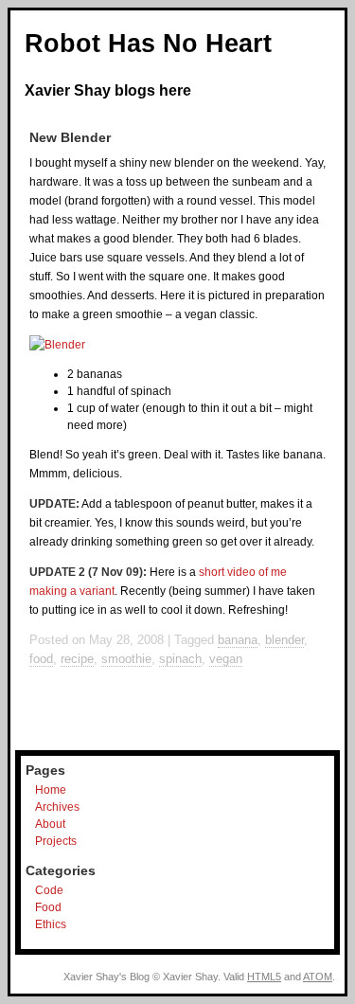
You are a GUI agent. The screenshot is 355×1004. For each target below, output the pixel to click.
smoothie (126, 659)
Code (49, 890)
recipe (77, 659)
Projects (56, 841)
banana (237, 640)
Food (48, 907)
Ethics (50, 924)
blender (284, 640)
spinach (180, 659)
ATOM (317, 976)
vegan (225, 659)
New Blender (70, 137)
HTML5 (264, 976)
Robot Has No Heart (148, 43)
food (41, 659)
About (50, 824)
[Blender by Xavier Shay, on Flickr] (57, 344)
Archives (57, 807)
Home (50, 790)
